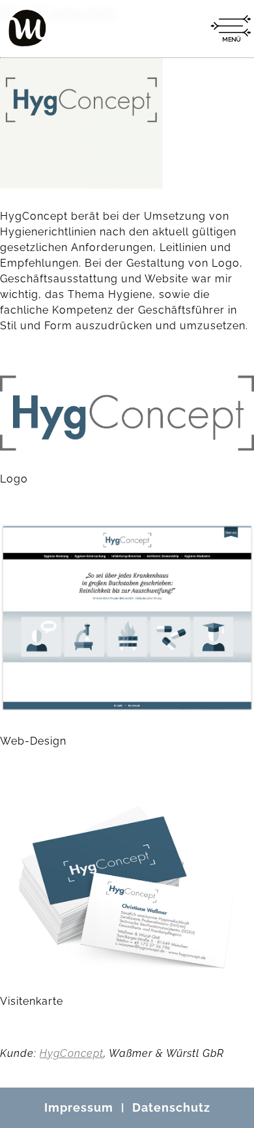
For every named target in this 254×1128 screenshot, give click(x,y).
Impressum (78, 1107)
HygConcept (72, 1053)
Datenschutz (171, 1107)
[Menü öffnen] (230, 28)
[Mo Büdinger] (27, 28)
